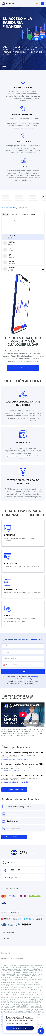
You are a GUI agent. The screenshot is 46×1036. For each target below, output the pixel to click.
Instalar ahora (23, 368)
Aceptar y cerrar (19, 1028)
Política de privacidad (23, 679)
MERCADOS (5, 953)
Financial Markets (14, 208)
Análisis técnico (6, 759)
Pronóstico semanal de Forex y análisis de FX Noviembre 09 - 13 (23, 775)
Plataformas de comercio (12, 959)
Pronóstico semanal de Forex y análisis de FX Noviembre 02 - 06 (23, 764)
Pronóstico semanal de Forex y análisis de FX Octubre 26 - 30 (23, 753)
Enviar (23, 671)
